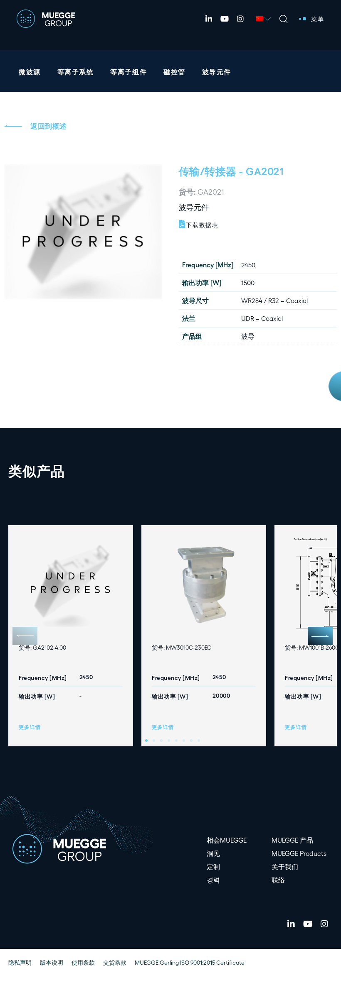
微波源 (30, 72)
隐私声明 (20, 962)
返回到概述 (48, 126)
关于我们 (285, 866)
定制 (213, 866)
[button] (320, 636)
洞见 (213, 853)
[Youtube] (224, 18)
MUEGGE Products (299, 853)
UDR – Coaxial (262, 318)
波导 (248, 336)
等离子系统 (75, 72)
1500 (248, 282)
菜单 (317, 18)
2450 (248, 265)
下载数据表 (202, 224)
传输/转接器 (208, 170)
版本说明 (51, 962)
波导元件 (216, 72)
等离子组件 (128, 72)
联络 (278, 880)
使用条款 (83, 962)
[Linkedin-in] (209, 18)
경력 (213, 880)
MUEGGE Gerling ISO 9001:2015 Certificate (190, 962)
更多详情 (30, 727)
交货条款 (114, 962)
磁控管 (174, 72)
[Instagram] (240, 18)
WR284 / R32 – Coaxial (274, 300)
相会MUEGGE (227, 840)
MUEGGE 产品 (292, 840)
